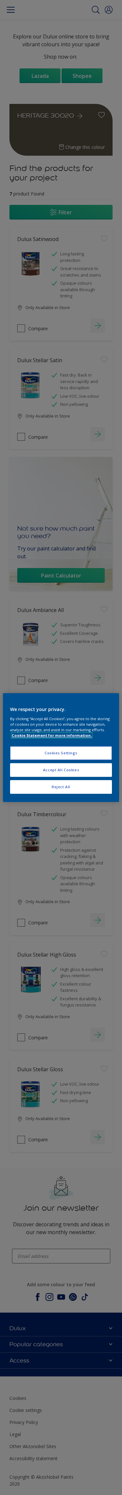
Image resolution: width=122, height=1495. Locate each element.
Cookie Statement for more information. (52, 735)
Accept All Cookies (61, 769)
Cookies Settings (61, 752)
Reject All (61, 786)
